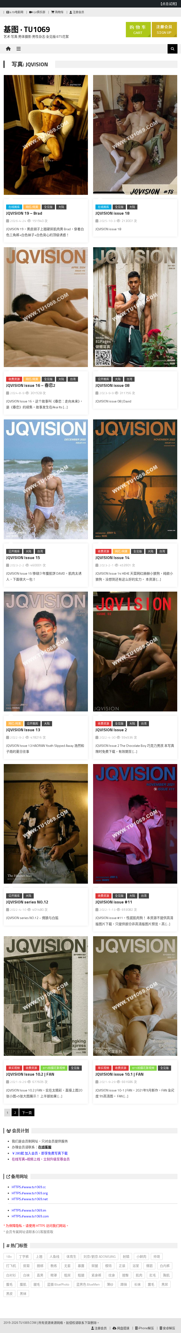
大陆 (61, 207)
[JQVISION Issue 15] (46, 480)
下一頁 (27, 1112)
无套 (67, 1265)
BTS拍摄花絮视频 (54, 1068)
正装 (122, 1265)
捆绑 (40, 1265)
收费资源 (14, 379)
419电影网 (16, 12)
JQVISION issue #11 (113, 902)
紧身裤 (96, 1275)
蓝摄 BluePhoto (58, 1284)
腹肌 (23, 1284)
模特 (108, 1265)
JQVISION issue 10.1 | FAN (119, 1074)
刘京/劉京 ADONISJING (99, 1256)
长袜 (137, 1284)
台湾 (73, 379)
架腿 (94, 1265)
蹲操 (123, 1284)
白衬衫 (11, 1275)
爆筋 (149, 1265)
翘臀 (125, 1275)
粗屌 (67, 1275)
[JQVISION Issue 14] (135, 480)
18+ (9, 1256)
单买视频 (14, 1068)
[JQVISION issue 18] (135, 136)
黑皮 (9, 1293)
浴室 (135, 1265)
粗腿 (81, 1275)
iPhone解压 (146, 1328)
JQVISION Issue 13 (23, 730)
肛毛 (152, 1275)
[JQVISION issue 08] (135, 308)
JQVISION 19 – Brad (24, 213)
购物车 (59, 12)
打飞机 (11, 1265)
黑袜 (23, 1293)
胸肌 (166, 1275)
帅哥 (156, 1256)
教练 (53, 1265)
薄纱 (110, 1284)
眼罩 (53, 1275)
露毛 (151, 1284)
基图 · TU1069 (27, 29)
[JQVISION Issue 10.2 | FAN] (46, 997)
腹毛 (9, 1284)
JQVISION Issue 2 (111, 730)
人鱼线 (54, 1256)
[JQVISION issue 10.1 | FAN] (135, 997)
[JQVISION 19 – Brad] (46, 136)
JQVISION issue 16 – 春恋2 (30, 385)
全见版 (48, 207)
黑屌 (164, 1284)
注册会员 (78, 12)
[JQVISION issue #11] (135, 825)
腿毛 (36, 1284)
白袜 (26, 1275)
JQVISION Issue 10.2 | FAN (30, 1074)
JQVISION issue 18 (112, 213)
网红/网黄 (32, 207)
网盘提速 (122, 1328)
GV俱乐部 (39, 12)
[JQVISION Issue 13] (46, 652)
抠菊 (26, 1265)
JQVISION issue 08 (112, 385)
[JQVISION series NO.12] (46, 825)
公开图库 (103, 379)
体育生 (71, 1256)
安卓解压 (168, 1328)
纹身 (111, 1275)
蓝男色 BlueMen (88, 1284)
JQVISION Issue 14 (112, 557)
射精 (126, 1256)
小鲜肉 (141, 1256)
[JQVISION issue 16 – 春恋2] (46, 308)
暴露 (81, 1265)
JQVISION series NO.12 (27, 902)
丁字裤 (24, 1256)
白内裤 (165, 1265)
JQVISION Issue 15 (23, 557)
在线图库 (14, 207)
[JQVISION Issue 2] (135, 652)
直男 (40, 1275)
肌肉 (139, 1275)
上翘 (39, 1256)
